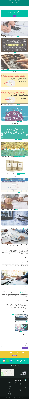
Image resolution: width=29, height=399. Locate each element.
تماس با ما (25, 384)
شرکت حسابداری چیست (4, 69)
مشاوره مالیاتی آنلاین (21, 360)
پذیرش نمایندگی (25, 387)
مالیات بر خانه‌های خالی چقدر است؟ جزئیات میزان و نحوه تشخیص (7, 314)
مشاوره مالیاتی (7, 302)
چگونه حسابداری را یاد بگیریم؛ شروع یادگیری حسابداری (7, 52)
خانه (25, 382)
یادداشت (10, 384)
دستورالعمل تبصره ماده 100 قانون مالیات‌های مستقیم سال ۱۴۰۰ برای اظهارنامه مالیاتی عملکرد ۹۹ (20, 322)
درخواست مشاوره (20, 391)
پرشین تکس (15, 397)
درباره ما (25, 383)
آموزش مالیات (9, 385)
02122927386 (24, 372)
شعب (15, 382)
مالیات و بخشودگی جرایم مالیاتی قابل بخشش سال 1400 (7, 139)
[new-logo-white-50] (16, 3)
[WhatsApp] (7, 360)
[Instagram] (4, 360)
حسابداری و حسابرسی (19, 387)
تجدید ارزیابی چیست (17, 331)
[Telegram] (11, 360)
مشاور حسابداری (13, 259)
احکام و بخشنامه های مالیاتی (9, 389)
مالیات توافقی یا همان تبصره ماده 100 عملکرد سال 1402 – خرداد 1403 (9, 104)
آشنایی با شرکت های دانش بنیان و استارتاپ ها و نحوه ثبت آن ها (8, 121)
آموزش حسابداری (20, 389)
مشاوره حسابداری (10, 254)
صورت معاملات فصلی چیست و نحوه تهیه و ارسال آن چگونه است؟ (9, 36)
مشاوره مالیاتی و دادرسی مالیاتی (20, 384)
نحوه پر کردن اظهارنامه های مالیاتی (9, 394)
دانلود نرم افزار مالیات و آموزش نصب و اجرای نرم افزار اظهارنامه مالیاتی (9, 192)
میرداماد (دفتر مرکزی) (14, 384)
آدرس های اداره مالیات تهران (10, 391)
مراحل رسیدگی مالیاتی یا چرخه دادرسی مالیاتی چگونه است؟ (8, 209)
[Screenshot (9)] (7, 372)
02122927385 (24, 371)
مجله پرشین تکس (9, 383)
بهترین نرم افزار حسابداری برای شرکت (19, 292)
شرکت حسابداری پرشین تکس (24, 302)
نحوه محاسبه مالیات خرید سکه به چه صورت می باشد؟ (7, 156)
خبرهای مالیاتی (10, 387)
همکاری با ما (24, 385)
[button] (28, 2)
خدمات (20, 382)
